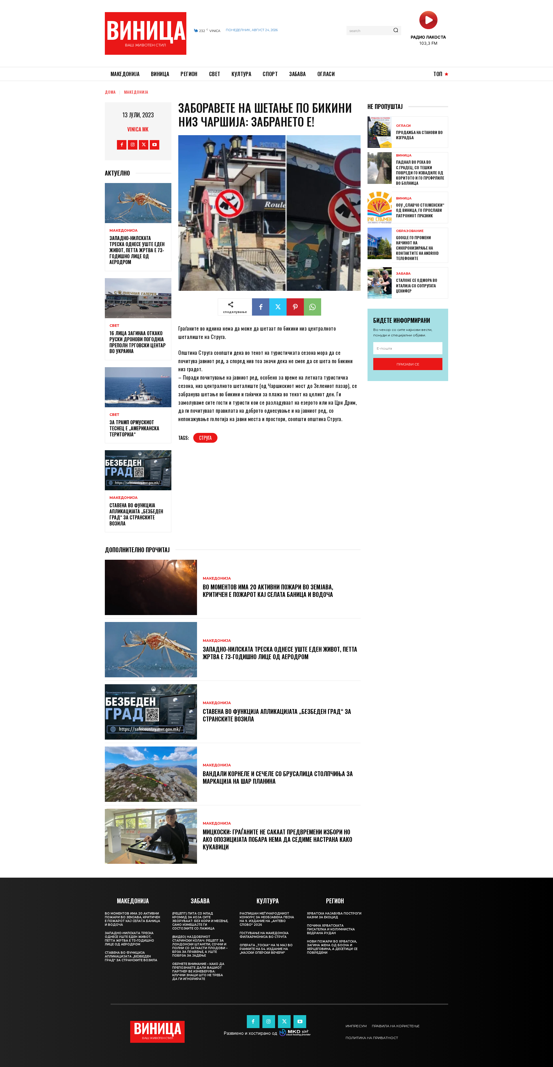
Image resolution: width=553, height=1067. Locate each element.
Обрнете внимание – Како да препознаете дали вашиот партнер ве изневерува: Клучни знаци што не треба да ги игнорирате (198, 971)
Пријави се (408, 364)
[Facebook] (121, 145)
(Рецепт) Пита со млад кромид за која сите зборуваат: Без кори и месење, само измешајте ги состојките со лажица (200, 921)
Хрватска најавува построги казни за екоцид (334, 915)
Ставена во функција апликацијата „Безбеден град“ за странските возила (136, 514)
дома (110, 92)
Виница (404, 155)
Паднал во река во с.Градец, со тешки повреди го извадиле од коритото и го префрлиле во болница (420, 172)
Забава (403, 273)
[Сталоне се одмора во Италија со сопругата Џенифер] (380, 283)
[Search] (395, 30)
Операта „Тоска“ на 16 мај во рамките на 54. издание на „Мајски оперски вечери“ (266, 949)
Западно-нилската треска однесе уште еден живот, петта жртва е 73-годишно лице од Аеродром (136, 250)
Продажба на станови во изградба (419, 134)
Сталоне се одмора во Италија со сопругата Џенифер (416, 285)
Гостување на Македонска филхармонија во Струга (264, 935)
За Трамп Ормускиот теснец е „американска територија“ (134, 428)
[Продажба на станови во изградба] (380, 132)
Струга (205, 437)
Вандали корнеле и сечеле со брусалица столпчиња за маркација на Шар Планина (278, 777)
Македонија (136, 92)
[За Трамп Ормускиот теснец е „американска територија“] (138, 387)
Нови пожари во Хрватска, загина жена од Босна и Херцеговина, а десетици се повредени (332, 947)
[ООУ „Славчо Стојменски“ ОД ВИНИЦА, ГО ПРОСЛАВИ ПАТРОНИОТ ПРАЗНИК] (380, 207)
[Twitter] (143, 145)
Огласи (403, 125)
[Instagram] (132, 145)
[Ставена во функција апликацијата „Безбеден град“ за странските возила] (138, 470)
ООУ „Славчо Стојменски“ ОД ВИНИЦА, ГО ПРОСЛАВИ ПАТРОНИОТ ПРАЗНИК (420, 210)
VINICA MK (137, 129)
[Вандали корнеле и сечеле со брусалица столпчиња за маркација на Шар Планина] (151, 774)
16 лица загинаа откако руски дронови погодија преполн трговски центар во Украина (137, 342)
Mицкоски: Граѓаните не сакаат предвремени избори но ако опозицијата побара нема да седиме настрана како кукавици (277, 839)
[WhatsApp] (312, 307)
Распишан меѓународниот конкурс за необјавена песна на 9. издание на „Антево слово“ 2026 (267, 919)
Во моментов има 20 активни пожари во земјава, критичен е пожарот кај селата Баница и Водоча (268, 590)
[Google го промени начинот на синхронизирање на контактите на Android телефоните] (380, 243)
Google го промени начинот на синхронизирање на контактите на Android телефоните (417, 247)
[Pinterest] (295, 307)
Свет (114, 325)
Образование (410, 231)
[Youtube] (154, 145)
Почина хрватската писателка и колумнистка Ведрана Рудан (331, 929)
